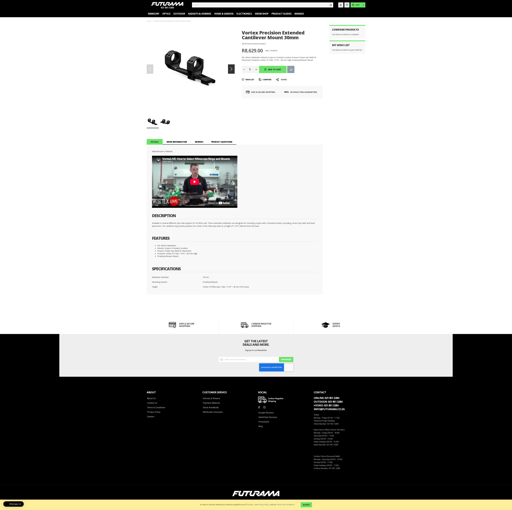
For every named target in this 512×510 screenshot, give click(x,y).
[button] (231, 69)
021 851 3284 (167, 8)
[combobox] (262, 4)
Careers (150, 416)
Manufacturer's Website (162, 151)
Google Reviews (266, 413)
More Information (177, 141)
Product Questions (221, 141)
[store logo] (167, 4)
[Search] (330, 4)
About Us (151, 398)
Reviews (199, 141)
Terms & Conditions (156, 407)
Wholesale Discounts (213, 412)
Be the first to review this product (254, 44)
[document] (256, 505)
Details (155, 141)
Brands (299, 13)
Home (149, 21)
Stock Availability (211, 407)
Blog (260, 426)
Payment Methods (211, 403)
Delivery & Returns (211, 398)
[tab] (155, 142)
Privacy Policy (263, 504)
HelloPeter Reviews (267, 417)
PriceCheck (263, 422)
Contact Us (152, 403)
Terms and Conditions (286, 504)
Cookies (250, 504)
